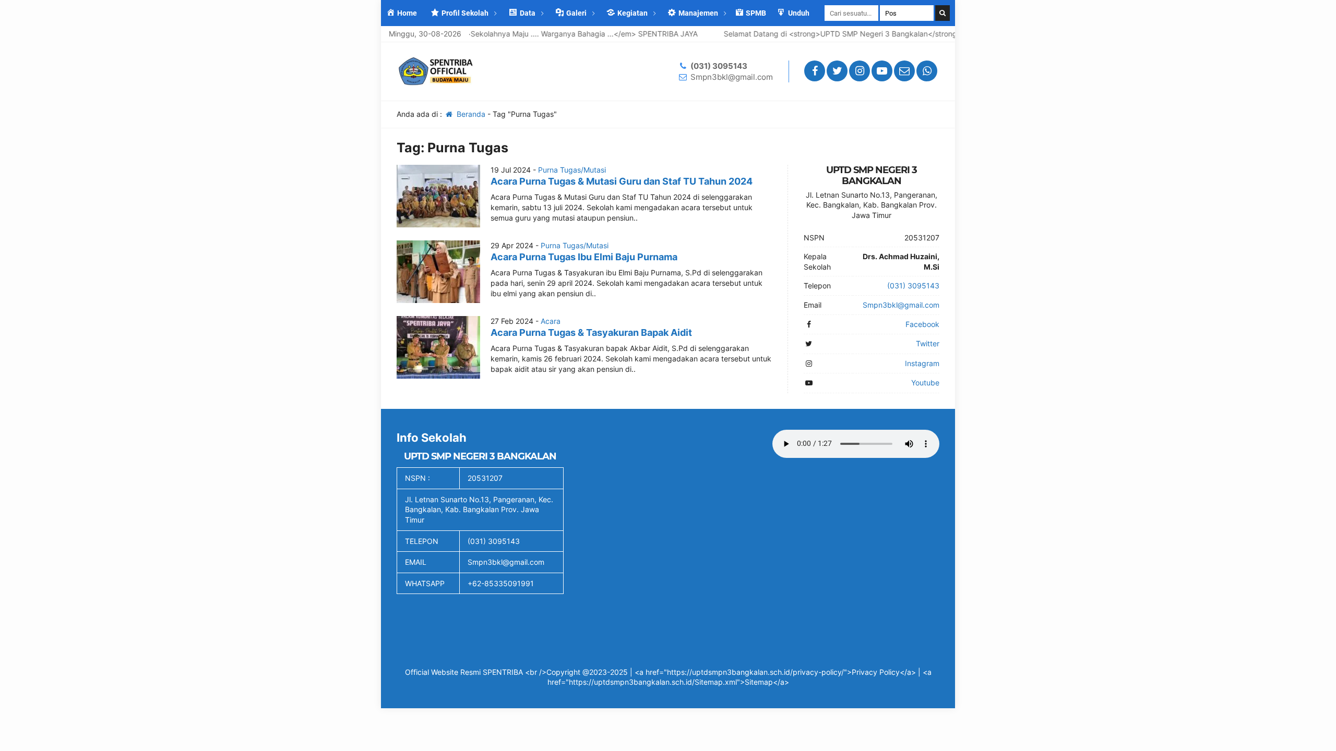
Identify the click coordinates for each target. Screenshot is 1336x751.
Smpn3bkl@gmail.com (731, 77)
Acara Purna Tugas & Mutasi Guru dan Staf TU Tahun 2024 (622, 181)
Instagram (922, 363)
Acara (550, 321)
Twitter (927, 343)
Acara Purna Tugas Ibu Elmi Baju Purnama (584, 256)
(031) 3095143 (718, 66)
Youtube (925, 382)
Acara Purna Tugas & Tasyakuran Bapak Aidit (591, 332)
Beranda (470, 114)
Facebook (922, 324)
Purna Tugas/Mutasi (572, 169)
